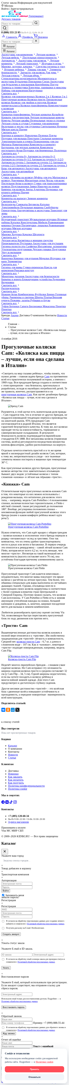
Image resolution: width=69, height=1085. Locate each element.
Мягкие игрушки (22, 228)
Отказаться (34, 1077)
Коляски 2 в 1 (44, 96)
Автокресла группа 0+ (14, 156)
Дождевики (18, 180)
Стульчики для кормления (44, 123)
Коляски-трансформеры (34, 105)
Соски (46, 81)
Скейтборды (51, 207)
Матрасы (6, 144)
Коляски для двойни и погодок (29, 102)
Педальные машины (32, 207)
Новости (62, 315)
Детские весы (9, 240)
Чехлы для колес (55, 180)
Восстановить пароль (14, 1007)
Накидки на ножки (48, 186)
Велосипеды (8, 204)
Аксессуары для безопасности (42, 276)
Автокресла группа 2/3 (29, 165)
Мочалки (44, 258)
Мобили (43, 222)
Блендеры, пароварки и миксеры (47, 87)
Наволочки (31, 135)
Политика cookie (17, 788)
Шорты (39, 297)
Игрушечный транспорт (15, 219)
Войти (6, 890)
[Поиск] (4, 28)
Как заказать (15, 776)
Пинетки (61, 306)
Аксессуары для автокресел (41, 168)
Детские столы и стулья (15, 123)
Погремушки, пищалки (35, 225)
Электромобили (10, 207)
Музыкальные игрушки (43, 219)
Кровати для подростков (15, 117)
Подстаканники (20, 186)
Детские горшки (42, 249)
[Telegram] (3, 802)
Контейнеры (42, 84)
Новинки (13, 773)
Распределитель (10, 288)
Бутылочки (21, 81)
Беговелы (34, 204)
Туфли (5, 306)
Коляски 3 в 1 (59, 96)
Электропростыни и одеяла (17, 141)
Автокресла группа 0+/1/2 (16, 159)
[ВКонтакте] (3, 710)
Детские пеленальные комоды (47, 117)
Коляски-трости (36, 99)
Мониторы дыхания (13, 276)
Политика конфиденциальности (26, 785)
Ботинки (14, 306)
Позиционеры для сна (45, 141)
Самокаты (22, 204)
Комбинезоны (26, 294)
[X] (17, 710)
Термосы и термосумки (15, 87)
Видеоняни (7, 282)
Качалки (27, 234)
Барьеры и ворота (11, 279)
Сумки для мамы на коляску (17, 177)
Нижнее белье (9, 294)
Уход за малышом (11, 252)
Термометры (15, 261)
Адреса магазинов (18, 822)
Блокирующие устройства (37, 279)
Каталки (45, 204)
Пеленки (43, 135)
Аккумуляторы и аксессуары (33, 210)
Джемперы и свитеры (22, 297)
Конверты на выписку (14, 198)
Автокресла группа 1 (13, 162)
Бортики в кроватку (13, 135)
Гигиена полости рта (13, 246)
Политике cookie (44, 1062)
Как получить (16, 782)
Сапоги (24, 306)
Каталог (10, 46)
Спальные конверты (51, 138)
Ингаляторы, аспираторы (52, 246)
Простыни (33, 138)
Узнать (6, 968)
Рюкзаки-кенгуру (24, 270)
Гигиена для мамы (12, 267)
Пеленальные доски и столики (47, 120)
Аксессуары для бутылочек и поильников (32, 83)
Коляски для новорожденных (18, 96)
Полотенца (60, 150)
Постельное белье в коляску (17, 183)
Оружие (16, 225)
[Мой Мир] (13, 710)
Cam (46, 376)
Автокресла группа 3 (55, 165)
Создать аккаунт (11, 934)
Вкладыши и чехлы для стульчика (21, 126)
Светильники (49, 126)
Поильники (35, 81)
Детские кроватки (41, 114)
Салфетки (32, 246)
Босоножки (36, 306)
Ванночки (7, 258)
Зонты (29, 189)
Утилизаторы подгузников (16, 249)
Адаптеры (39, 189)
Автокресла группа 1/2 (39, 162)
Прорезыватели (10, 243)
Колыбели (57, 114)
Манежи (6, 234)
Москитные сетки (35, 180)
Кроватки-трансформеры (16, 114)
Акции (15, 315)
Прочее (23, 129)
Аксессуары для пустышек (48, 243)
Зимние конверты (37, 198)
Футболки (41, 294)
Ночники (62, 126)
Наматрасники (21, 144)
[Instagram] (15, 802)
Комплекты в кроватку (43, 144)
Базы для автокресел (13, 168)
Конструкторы (29, 222)
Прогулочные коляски (14, 99)
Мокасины (49, 306)
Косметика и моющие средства (35, 240)
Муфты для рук (43, 177)
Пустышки (26, 243)
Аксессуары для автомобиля (17, 171)
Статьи (5, 318)
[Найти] (36, 23)
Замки (34, 186)
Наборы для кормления (14, 90)
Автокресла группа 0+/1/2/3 (47, 159)
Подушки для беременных (38, 150)
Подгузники (59, 249)
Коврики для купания (26, 258)
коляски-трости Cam (28, 641)
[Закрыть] (36, 41)
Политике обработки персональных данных (19, 1001)
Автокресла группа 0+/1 (41, 156)
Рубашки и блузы (40, 300)
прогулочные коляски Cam (16, 394)
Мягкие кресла (10, 129)
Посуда (54, 84)
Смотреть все (9, 93)
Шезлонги (38, 234)
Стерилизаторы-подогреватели (19, 78)
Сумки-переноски (33, 267)
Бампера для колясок (13, 189)
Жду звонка (9, 1033)
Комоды (6, 120)
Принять (34, 1069)
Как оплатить (15, 779)
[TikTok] (11, 802)
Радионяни (59, 279)
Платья (48, 297)
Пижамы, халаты (20, 300)
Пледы (53, 135)
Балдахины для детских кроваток (20, 147)
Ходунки (17, 234)
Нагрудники (35, 90)
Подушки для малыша (14, 138)
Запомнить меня (14, 895)
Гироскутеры (9, 210)
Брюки (51, 294)
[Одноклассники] (8, 710)
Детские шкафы (20, 120)
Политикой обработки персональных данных (45, 924)
